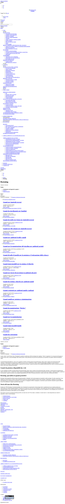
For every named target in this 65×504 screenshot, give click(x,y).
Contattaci (5, 400)
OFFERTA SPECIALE (8, 164)
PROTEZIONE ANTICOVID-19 (10, 160)
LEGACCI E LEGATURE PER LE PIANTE (12, 99)
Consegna (5, 492)
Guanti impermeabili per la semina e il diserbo (18, 264)
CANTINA (5, 64)
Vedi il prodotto (6, 207)
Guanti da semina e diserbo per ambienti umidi (18, 281)
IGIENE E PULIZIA (7, 83)
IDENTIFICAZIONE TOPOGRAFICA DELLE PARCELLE (15, 119)
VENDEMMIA (6, 55)
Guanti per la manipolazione (12, 317)
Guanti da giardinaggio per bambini (15, 211)
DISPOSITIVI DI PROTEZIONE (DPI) (11, 154)
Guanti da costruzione (10, 334)
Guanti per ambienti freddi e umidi (14, 237)
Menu (2, 28)
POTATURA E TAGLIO (8, 103)
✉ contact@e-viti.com (7, 500)
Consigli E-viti (6, 165)
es (3, 7)
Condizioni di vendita (7, 488)
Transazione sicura (6, 490)
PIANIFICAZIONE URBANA (9, 118)
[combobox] (6, 24)
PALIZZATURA (6, 32)
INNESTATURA (6, 108)
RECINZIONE (6, 121)
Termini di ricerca (6, 396)
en (3, 5)
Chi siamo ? (5, 486)
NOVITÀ (5, 163)
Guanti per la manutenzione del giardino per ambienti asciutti (23, 246)
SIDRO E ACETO (7, 109)
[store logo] (7, 13)
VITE (4, 30)
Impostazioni (3, 168)
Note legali (5, 487)
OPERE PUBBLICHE (7, 116)
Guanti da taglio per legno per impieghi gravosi (18, 220)
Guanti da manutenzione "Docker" (14, 308)
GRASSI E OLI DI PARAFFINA (10, 86)
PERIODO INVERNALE (8, 60)
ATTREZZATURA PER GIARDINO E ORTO (12, 112)
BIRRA (4, 87)
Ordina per (3, 197)
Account (2, 167)
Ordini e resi (5, 399)
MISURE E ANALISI (7, 78)
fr (3, 6)
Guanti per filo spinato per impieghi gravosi (17, 228)
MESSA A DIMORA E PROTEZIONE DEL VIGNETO (14, 45)
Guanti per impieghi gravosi (12, 202)
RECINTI (5, 124)
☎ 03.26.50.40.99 (7, 499)
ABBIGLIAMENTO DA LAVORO (10, 138)
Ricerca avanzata (4, 25)
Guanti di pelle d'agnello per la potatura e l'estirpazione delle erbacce (26, 255)
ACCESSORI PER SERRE (8, 113)
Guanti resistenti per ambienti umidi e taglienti (18, 290)
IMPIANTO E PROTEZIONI (9, 92)
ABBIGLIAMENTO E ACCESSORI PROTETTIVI (14, 135)
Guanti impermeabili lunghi (12, 326)
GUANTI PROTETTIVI (8, 146)
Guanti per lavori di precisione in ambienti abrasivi (20, 273)
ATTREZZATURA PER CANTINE (10, 67)
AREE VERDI (6, 89)
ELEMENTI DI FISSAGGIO (9, 133)
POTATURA (5, 49)
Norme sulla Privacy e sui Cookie (10, 397)
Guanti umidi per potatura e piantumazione (17, 299)
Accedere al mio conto (7, 482)
